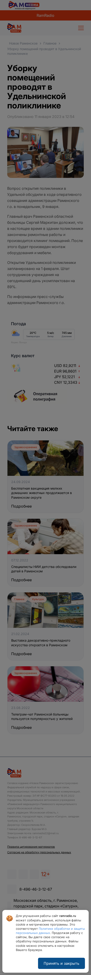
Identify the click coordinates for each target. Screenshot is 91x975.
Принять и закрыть (61, 963)
